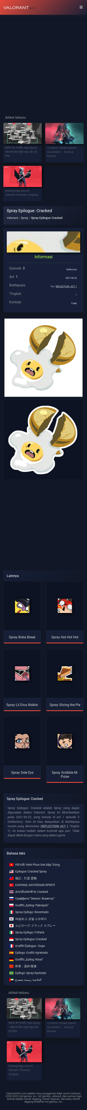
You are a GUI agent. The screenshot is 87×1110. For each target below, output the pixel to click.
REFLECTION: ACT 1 (66, 286)
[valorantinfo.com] (19, 7)
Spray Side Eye (22, 773)
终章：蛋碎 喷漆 (26, 966)
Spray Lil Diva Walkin (22, 705)
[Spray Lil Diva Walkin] (22, 673)
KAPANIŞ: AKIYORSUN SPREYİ (35, 885)
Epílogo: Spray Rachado (30, 973)
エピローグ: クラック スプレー (35, 925)
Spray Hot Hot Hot (64, 637)
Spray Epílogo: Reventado (32, 912)
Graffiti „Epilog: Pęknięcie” (32, 905)
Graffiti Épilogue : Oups (30, 946)
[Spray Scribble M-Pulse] (64, 741)
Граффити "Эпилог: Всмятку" (34, 898)
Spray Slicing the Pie (65, 705)
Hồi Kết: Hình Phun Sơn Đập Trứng (37, 865)
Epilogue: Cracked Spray (31, 871)
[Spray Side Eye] (22, 741)
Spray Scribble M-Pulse (65, 775)
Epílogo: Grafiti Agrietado (31, 953)
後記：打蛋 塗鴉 (26, 878)
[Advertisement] (43, 61)
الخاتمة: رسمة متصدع (28, 980)
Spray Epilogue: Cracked (31, 939)
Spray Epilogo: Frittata (29, 932)
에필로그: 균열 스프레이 (31, 919)
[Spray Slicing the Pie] (64, 673)
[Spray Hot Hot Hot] (64, 606)
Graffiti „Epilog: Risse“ (29, 959)
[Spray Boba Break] (22, 606)
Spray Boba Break (22, 637)
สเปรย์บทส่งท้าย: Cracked (31, 892)
